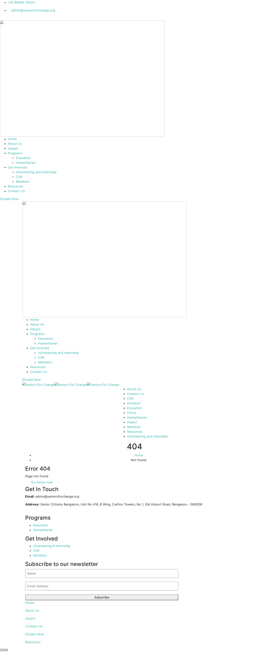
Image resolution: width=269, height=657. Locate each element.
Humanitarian (137, 417)
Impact (132, 422)
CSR (130, 398)
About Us (134, 389)
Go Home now (41, 482)
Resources (134, 432)
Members (134, 427)
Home (131, 413)
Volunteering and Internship (147, 436)
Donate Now (34, 634)
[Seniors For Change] (38, 384)
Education (134, 408)
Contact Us (135, 394)
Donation (134, 403)
